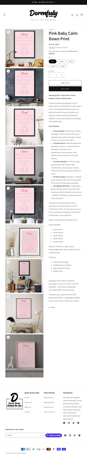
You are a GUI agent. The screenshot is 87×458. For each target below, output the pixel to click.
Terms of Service (49, 412)
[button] (4, 15)
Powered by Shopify (20, 453)
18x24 (53, 66)
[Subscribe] (41, 435)
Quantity (51, 71)
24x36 (62, 66)
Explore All (28, 402)
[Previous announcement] (4, 2)
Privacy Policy (48, 397)
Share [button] (53, 307)
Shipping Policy (49, 402)
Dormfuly (12, 453)
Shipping (51, 47)
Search (27, 397)
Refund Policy (48, 407)
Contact (27, 412)
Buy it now (65, 89)
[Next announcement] (83, 2)
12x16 (62, 61)
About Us (28, 407)
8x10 (52, 61)
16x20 (71, 61)
